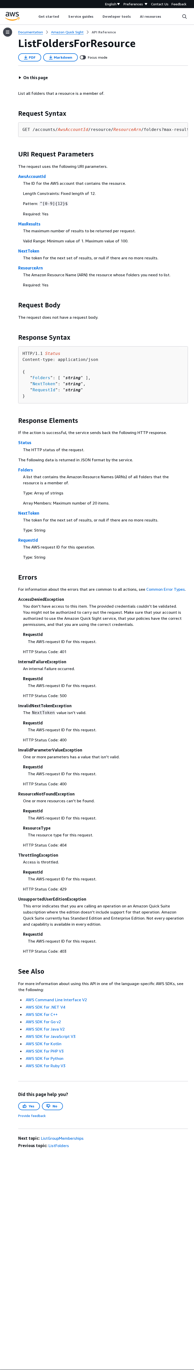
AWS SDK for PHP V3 (45, 1051)
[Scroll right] (165, 16)
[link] (104, 32)
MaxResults (29, 223)
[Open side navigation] (7, 32)
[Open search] (184, 16)
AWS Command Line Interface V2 (56, 999)
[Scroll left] (34, 16)
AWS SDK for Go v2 (43, 1021)
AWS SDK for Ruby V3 (45, 1065)
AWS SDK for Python (44, 1058)
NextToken (28, 251)
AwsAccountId (32, 176)
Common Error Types (165, 589)
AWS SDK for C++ (42, 1014)
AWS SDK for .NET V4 (45, 1007)
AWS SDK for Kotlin (43, 1043)
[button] (33, 77)
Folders (41, 377)
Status (24, 442)
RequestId (44, 389)
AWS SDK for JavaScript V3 (51, 1036)
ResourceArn (30, 267)
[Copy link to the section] (14, 113)
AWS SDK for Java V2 (45, 1029)
